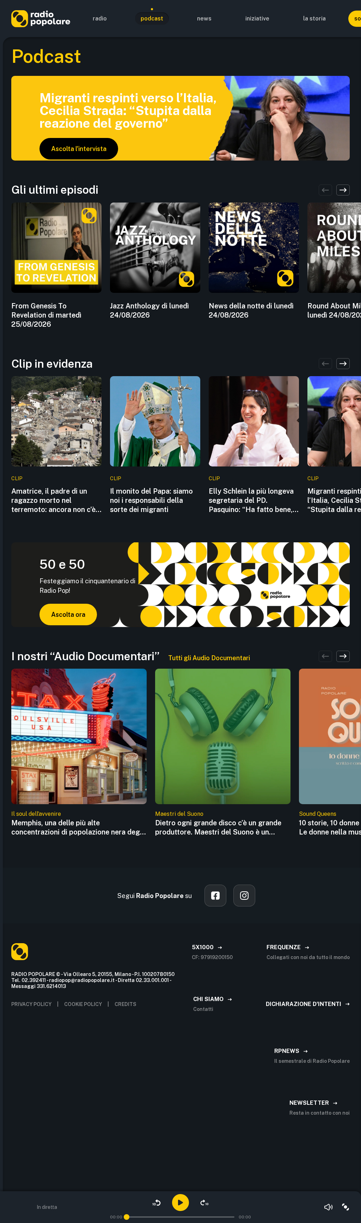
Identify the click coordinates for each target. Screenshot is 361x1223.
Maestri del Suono (179, 814)
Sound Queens (317, 814)
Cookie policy (83, 1004)
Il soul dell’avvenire (36, 814)
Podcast (152, 18)
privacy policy (31, 1004)
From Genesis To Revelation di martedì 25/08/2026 (46, 315)
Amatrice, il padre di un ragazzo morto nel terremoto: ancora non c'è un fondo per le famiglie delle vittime (53, 500)
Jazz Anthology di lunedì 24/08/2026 (149, 310)
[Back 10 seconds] (156, 1202)
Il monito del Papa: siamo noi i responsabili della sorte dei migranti (151, 500)
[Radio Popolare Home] (40, 18)
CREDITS (125, 1004)
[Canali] (345, 1207)
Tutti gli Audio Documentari (209, 658)
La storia (314, 18)
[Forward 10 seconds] (204, 1202)
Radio (100, 18)
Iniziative (257, 18)
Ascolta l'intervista (78, 148)
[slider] (126, 1217)
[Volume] (328, 1207)
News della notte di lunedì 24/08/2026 (251, 310)
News (204, 18)
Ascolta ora (68, 614)
